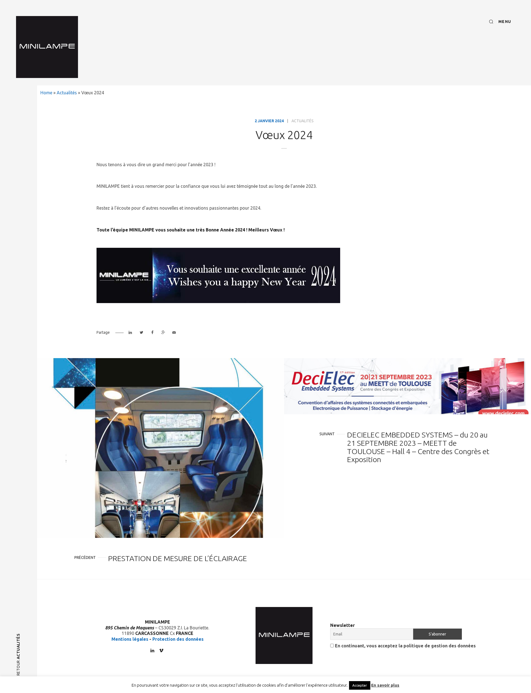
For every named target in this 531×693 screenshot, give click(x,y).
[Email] (174, 332)
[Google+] (163, 332)
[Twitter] (141, 332)
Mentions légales (129, 639)
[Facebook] (152, 332)
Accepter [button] (359, 685)
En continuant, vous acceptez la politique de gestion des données (405, 645)
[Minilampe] (47, 47)
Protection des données (178, 639)
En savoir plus (385, 685)
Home (46, 92)
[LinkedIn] (130, 332)
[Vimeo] (161, 650)
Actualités (67, 92)
